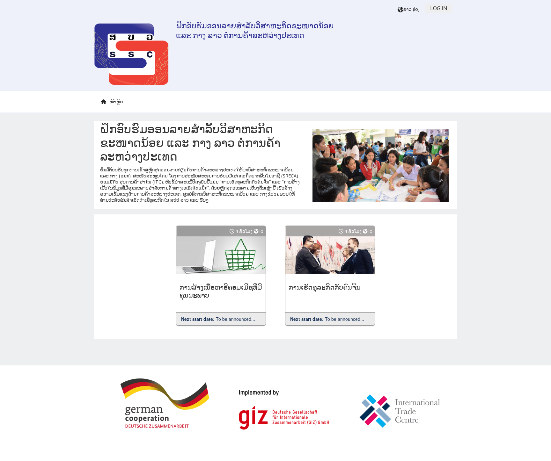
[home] (131, 54)
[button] (408, 9)
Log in (438, 8)
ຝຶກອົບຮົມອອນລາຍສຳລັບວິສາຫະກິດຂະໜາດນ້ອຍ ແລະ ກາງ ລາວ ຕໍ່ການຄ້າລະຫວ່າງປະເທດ (255, 30)
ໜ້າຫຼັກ (116, 101)
